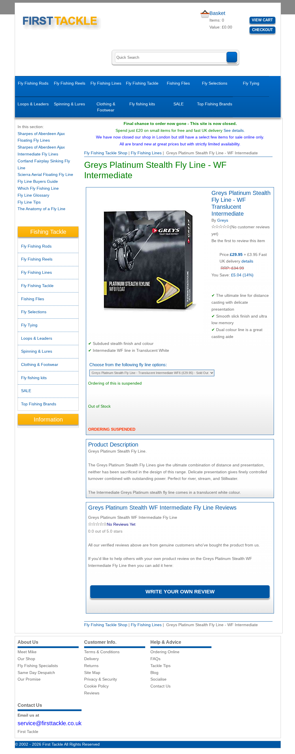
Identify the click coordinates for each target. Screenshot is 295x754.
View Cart (262, 20)
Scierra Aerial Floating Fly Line (45, 174)
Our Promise (29, 679)
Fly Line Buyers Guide (38, 181)
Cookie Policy (96, 686)
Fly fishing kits (142, 104)
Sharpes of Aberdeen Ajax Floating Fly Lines (41, 137)
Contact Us (160, 686)
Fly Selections (214, 83)
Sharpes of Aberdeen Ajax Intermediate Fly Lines (41, 150)
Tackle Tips (160, 665)
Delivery (91, 658)
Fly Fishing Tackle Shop (105, 153)
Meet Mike (27, 651)
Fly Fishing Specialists (38, 665)
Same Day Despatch (36, 672)
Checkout (262, 30)
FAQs (155, 658)
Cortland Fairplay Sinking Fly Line (44, 164)
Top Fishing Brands (214, 104)
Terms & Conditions (102, 651)
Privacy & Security (100, 679)
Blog (154, 672)
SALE (178, 104)
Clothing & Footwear (106, 107)
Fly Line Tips (29, 202)
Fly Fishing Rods (33, 83)
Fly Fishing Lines (105, 83)
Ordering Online (164, 651)
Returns (91, 665)
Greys (222, 220)
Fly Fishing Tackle (142, 83)
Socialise (158, 679)
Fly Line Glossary (33, 195)
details (247, 261)
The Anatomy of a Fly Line (41, 208)
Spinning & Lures (69, 104)
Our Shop (26, 658)
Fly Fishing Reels (69, 83)
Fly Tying (251, 83)
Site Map (92, 672)
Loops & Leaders (33, 104)
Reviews (91, 693)
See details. (234, 130)
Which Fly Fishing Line (38, 188)
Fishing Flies (178, 83)
